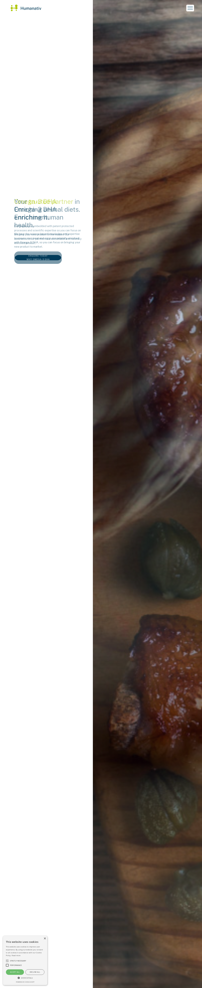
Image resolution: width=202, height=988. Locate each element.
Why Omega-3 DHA (38, 259)
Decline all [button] (35, 972)
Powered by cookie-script (25, 982)
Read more (16, 955)
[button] (25, 977)
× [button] (45, 938)
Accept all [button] (15, 972)
